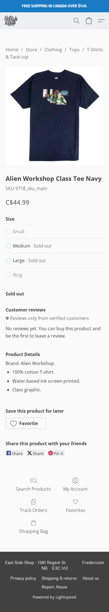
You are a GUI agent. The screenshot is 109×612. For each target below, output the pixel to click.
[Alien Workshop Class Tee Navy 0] (54, 115)
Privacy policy (23, 578)
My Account (75, 489)
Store (31, 50)
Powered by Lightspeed (54, 597)
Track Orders (33, 510)
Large (29, 260)
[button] (11, 20)
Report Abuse (54, 587)
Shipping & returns (59, 578)
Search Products (33, 489)
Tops (74, 50)
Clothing (53, 50)
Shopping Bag (33, 531)
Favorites (75, 510)
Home (12, 50)
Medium (32, 246)
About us (90, 578)
